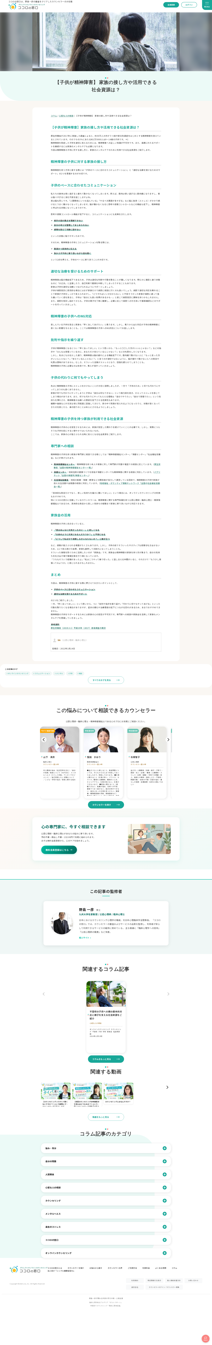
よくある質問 (160, 1268)
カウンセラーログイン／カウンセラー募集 (164, 1287)
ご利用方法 (132, 1268)
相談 (80, 673)
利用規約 (134, 1280)
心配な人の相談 (66, 115)
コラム (54, 115)
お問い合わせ (193, 1280)
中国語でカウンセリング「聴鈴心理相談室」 (106, 1306)
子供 (71, 673)
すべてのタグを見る (102, 680)
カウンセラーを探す (101, 804)
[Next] (168, 739)
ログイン (189, 4)
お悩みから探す (95, 1268)
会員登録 (171, 4)
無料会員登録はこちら (59, 850)
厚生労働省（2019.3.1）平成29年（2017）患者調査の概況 (78, 627)
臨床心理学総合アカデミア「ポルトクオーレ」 (106, 1302)
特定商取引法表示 (154, 1280)
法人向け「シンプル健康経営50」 (61, 1270)
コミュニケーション (42, 673)
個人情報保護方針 (174, 1280)
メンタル (59, 673)
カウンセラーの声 (115, 1268)
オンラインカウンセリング (18, 673)
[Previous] (44, 739)
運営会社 (134, 1287)
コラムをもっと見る (101, 1059)
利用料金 (146, 1268)
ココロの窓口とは (54, 1268)
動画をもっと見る (101, 1117)
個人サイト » (85, 937)
